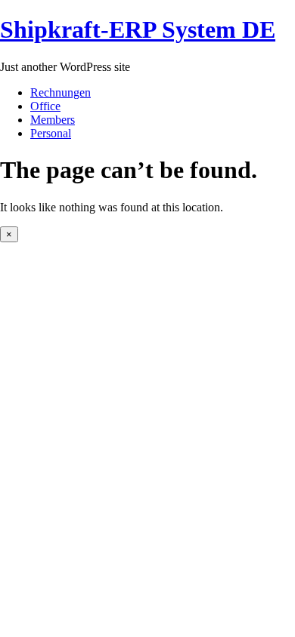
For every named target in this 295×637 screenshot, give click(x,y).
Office (45, 106)
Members (52, 119)
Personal (50, 133)
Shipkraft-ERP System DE (137, 29)
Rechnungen (60, 92)
